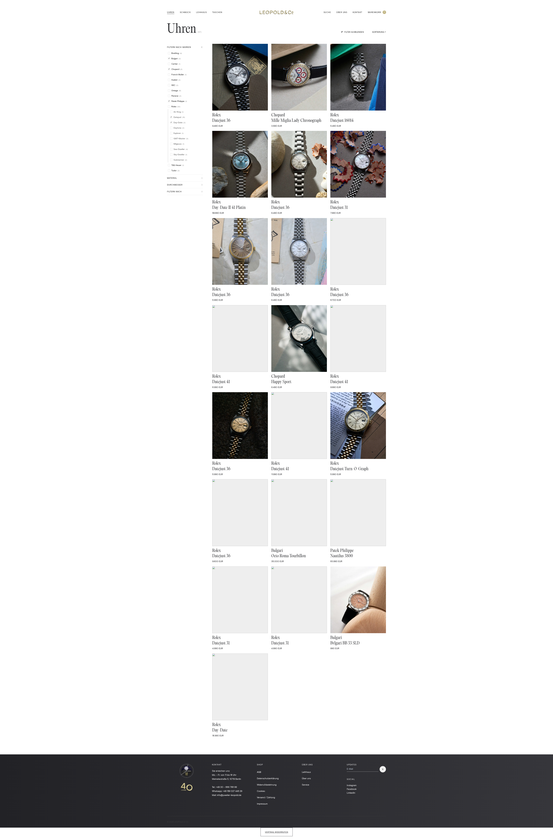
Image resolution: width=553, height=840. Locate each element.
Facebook (352, 789)
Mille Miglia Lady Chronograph (296, 120)
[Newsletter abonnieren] (383, 769)
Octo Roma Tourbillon (288, 556)
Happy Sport (281, 382)
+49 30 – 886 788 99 (226, 787)
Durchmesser (174, 185)
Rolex (216, 115)
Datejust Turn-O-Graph (349, 469)
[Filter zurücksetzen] (201, 47)
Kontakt (357, 12)
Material (172, 178)
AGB (259, 772)
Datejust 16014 (342, 120)
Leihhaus (201, 12)
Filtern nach (174, 191)
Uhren (170, 12)
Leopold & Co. (276, 12)
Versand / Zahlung (266, 797)
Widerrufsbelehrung (266, 784)
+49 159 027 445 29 (232, 791)
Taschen (217, 12)
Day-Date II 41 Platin (229, 208)
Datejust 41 (221, 382)
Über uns (341, 12)
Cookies (261, 791)
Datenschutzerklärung (268, 778)
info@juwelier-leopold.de (229, 795)
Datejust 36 (221, 120)
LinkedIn (351, 792)
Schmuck (185, 12)
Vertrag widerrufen (276, 832)
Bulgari (277, 551)
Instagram (351, 785)
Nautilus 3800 (341, 556)
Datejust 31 (339, 208)
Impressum (262, 803)
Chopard (278, 115)
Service (305, 784)
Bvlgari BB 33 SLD (344, 643)
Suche (327, 12)
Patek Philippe (342, 551)
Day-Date (220, 730)
